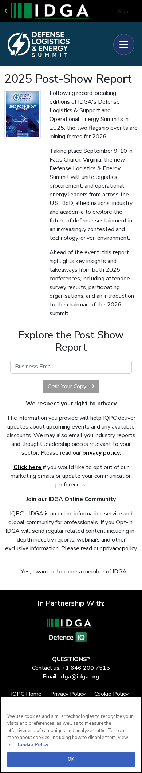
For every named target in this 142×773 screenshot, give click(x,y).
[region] (71, 734)
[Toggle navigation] (123, 44)
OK (71, 759)
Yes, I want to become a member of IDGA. (73, 572)
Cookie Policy (32, 744)
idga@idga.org (79, 677)
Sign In (126, 11)
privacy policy (120, 548)
